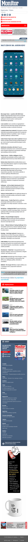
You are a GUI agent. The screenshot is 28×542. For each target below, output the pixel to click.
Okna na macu (5, 424)
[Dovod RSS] (9, 15)
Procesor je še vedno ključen (8, 416)
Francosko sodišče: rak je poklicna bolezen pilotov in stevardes (17, 308)
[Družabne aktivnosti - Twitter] (4, 15)
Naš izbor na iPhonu (6, 437)
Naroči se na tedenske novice (12, 22)
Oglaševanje (15, 7)
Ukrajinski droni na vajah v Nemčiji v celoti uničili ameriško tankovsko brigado (17, 300)
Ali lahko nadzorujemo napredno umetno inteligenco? (11, 371)
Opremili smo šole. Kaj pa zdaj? (9, 399)
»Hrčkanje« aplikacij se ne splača (9, 398)
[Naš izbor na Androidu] (14, 80)
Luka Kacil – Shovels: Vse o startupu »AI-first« (12, 378)
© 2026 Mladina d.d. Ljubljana (11, 537)
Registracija (4, 10)
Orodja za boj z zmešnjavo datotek (9, 426)
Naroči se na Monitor (9, 17)
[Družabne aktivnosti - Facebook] (2, 15)
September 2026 (5, 350)
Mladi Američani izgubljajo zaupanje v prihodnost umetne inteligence (17, 330)
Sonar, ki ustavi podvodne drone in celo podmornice (16, 315)
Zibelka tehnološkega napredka (9, 412)
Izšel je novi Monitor (6, 386)
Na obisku (4, 393)
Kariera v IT (5, 406)
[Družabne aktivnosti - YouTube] (7, 15)
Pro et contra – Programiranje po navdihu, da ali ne (13, 374)
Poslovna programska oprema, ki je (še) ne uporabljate (11, 402)
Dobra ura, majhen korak (7, 382)
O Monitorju (3, 7)
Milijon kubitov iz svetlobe (8, 408)
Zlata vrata (4, 428)
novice (11, 288)
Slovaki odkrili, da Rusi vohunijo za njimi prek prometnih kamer (16, 322)
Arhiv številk (7, 356)
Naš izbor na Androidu (7, 435)
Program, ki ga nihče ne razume (9, 389)
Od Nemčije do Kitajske (7, 365)
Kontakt (20, 7)
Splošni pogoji (7, 540)
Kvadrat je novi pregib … (7, 420)
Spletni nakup (7, 19)
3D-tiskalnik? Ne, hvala (7, 369)
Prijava (11, 10)
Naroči (3, 272)
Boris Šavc (17, 40)
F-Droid (4, 432)
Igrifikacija (4, 434)
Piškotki (9, 7)
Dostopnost (15, 540)
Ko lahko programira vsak (8, 388)
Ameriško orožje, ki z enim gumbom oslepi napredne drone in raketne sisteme (16, 292)
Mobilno (24, 38)
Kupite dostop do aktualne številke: (12, 442)
